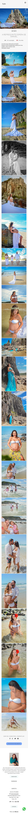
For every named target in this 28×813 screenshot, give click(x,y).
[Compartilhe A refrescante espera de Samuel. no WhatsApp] (12, 738)
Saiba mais (14, 776)
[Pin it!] (18, 62)
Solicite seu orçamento (14, 743)
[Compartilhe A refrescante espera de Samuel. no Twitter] (15, 738)
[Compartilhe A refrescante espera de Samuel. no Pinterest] (18, 738)
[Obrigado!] (9, 62)
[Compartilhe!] (14, 62)
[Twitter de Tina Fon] (10, 801)
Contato (14, 806)
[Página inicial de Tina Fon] (4, 4)
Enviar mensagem (15, 793)
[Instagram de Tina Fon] (13, 801)
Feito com (14, 811)
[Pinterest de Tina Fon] (15, 801)
